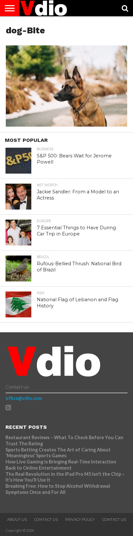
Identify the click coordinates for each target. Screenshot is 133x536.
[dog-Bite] (66, 124)
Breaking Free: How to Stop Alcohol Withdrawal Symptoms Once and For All (57, 489)
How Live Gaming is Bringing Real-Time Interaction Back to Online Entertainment (60, 465)
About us (17, 519)
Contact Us (46, 519)
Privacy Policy (80, 519)
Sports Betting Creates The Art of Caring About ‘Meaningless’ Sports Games (58, 453)
